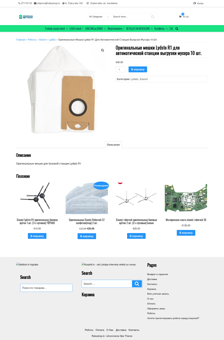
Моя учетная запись (158, 293)
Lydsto (52, 39)
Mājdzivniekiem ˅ (116, 28)
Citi (171, 28)
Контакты (152, 284)
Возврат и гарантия (157, 274)
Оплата (151, 303)
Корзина (151, 288)
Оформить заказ (156, 308)
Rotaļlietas (159, 28)
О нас (150, 298)
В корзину (137, 69)
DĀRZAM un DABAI (94, 28)
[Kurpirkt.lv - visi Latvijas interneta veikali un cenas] (109, 264)
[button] (103, 50)
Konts (200, 3)
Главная (20, 39)
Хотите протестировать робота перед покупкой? (173, 318)
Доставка (152, 279)
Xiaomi (42, 39)
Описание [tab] (113, 144)
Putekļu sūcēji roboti (55, 28)
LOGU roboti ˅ (76, 28)
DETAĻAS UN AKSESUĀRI (138, 28)
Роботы (32, 39)
